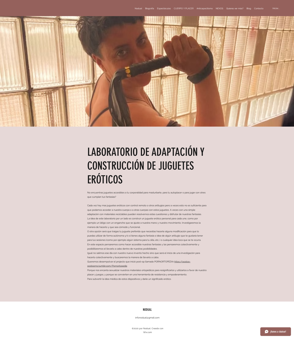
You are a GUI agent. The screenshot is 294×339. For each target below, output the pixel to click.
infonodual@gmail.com (147, 317)
